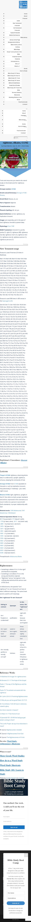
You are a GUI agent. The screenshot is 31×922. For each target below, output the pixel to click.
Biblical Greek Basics (14, 83)
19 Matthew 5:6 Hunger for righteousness (13, 677)
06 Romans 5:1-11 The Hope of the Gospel (13, 680)
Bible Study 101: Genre (14, 80)
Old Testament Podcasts (17, 29)
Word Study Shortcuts (10, 765)
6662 (1, 541)
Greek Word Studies (14, 85)
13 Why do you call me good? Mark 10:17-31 (13, 700)
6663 (1, 543)
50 (1, 533)
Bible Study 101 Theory (14, 73)
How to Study (23, 71)
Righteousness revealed (14, 730)
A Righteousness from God (15, 734)
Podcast (25, 18)
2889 (1, 524)
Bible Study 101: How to (14, 75)
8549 (1, 553)
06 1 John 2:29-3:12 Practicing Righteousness (14, 696)
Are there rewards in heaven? (9, 710)
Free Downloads (21, 130)
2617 (15, 521)
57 (2, 519)
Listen (18, 21)
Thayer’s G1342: (5, 475)
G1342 (14, 189)
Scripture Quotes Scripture (17, 58)
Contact (25, 104)
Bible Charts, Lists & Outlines (16, 46)
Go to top (25, 244)
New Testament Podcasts (17, 24)
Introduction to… (15, 61)
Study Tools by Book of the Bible (14, 53)
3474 (1, 526)
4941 (1, 531)
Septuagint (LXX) (7, 301)
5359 (1, 538)
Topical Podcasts (15, 33)
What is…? (17, 66)
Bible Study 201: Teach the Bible (14, 89)
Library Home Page (15, 40)
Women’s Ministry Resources (17, 94)
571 (13, 519)
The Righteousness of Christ (15, 737)
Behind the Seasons (14, 35)
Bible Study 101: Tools (14, 78)
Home (24, 111)
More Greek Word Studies (12, 755)
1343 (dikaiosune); (15, 510)
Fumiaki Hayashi (11, 778)
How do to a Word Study (11, 760)
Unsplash (21, 778)
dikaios (19, 556)
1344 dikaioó (12, 513)
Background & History (14, 42)
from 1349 (11, 226)
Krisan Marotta (7, 146)
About (25, 16)
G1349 (16, 484)
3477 (1, 529)
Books (25, 68)
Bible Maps (17, 49)
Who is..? (17, 64)
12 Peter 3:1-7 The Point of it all (10, 714)
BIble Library (24, 37)
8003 (1, 550)
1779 (1, 521)
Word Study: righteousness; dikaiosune (10, 742)
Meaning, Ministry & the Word (15, 98)
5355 (1, 536)
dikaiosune (13, 556)
